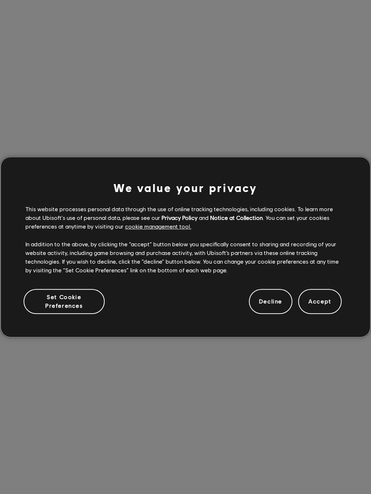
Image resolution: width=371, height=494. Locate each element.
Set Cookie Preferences (64, 301)
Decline (270, 301)
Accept (320, 301)
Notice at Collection (236, 217)
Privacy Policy (179, 217)
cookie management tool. (158, 226)
